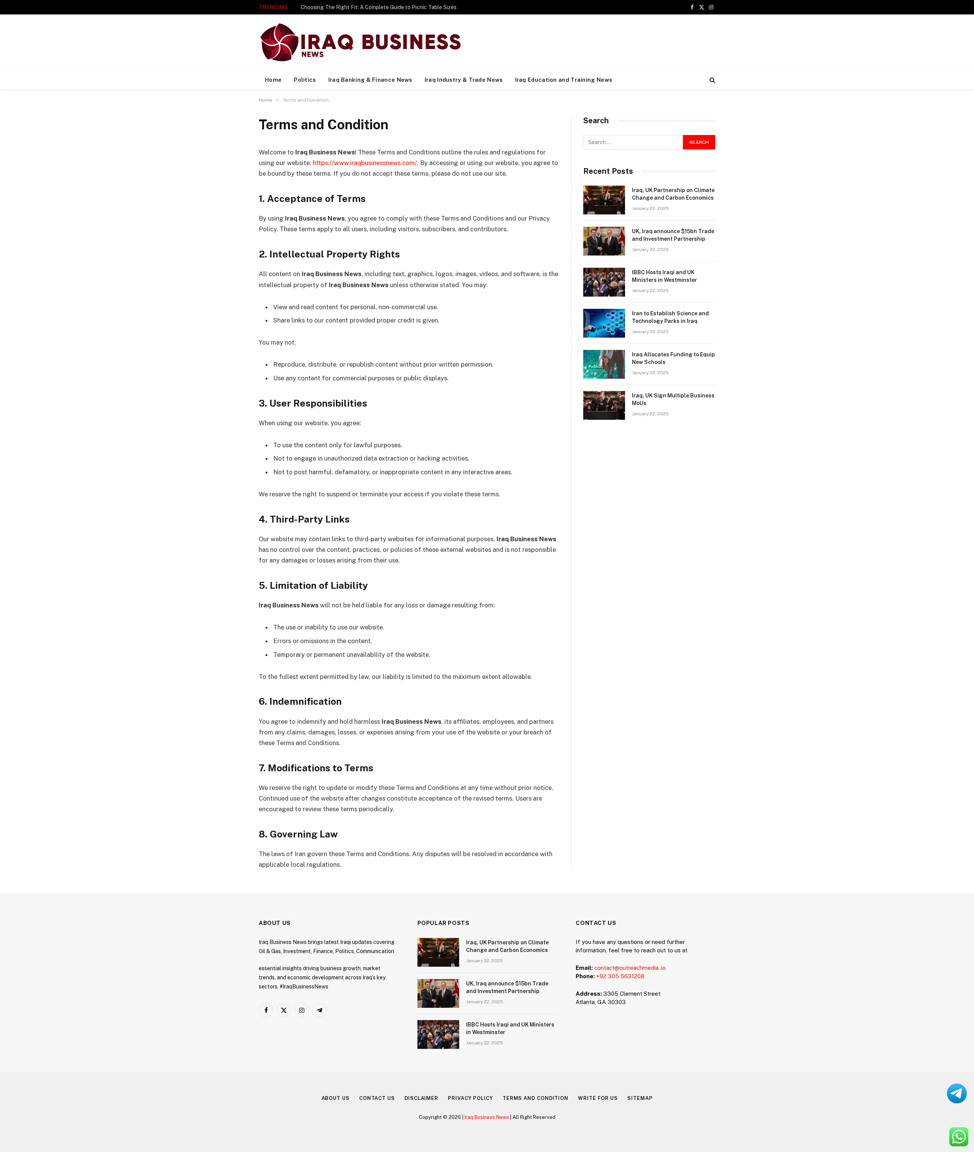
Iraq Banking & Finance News (370, 79)
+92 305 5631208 (620, 976)
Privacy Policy (470, 1098)
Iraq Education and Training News (564, 79)
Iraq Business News (487, 1117)
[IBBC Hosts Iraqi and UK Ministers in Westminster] (604, 282)
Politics (305, 79)
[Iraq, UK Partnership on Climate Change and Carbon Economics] (604, 200)
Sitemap (640, 1098)
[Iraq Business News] (361, 42)
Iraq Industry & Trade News (464, 79)
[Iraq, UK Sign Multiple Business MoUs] (604, 405)
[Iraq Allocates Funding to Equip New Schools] (604, 364)
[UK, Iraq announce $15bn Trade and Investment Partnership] (604, 241)
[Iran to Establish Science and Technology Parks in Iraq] (604, 323)
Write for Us (598, 1098)
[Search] (711, 80)
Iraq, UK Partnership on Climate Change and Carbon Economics (378, 7)
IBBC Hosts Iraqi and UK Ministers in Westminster (664, 276)
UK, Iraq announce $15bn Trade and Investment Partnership (673, 235)
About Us (335, 1098)
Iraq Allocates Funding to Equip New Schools (673, 358)
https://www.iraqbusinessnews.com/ (365, 163)
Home (273, 79)
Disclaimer (421, 1098)
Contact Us (377, 1098)
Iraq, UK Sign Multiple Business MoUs (673, 399)
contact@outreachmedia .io (630, 968)
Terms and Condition (535, 1098)
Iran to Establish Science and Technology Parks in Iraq (670, 317)
